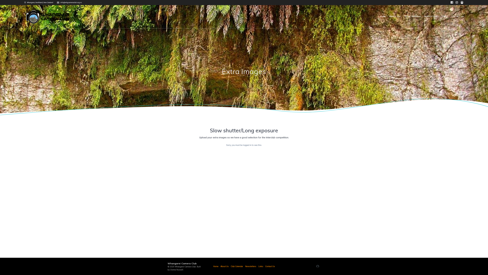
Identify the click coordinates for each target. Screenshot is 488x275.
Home (383, 16)
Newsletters (431, 16)
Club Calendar (413, 16)
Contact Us (457, 16)
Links (444, 16)
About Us (394, 16)
